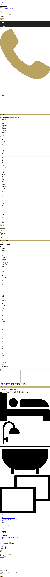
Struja (1, 237)
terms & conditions (6, 554)
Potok (1, 234)
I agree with (5, 554)
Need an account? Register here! (4, 8)
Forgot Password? (10, 8)
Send (0, 573)
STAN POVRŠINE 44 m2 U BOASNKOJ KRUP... (8, 518)
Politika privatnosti (4, 545)
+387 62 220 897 (4, 26)
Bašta (1, 230)
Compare (1, 576)
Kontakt (3, 95)
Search (10, 542)
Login (1, 550)
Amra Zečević (2, 514)
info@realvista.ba (4, 532)
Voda (1, 238)
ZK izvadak (2, 239)
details (2, 513)
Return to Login (2, 19)
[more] (23, 391)
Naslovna (3, 93)
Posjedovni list (3, 233)
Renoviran (2, 236)
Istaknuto (3, 2)
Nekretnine (3, 1)
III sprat (2, 231)
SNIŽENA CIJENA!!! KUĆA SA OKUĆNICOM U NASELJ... (8, 389)
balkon (2, 229)
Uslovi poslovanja (4, 546)
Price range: (1, 226)
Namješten (2, 232)
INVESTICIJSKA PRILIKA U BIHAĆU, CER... (8, 519)
